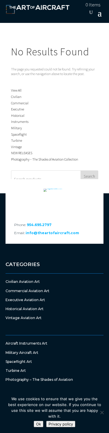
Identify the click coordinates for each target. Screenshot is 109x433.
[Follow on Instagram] (70, 205)
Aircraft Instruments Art (26, 343)
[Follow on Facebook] (39, 205)
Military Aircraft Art (22, 352)
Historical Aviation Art (25, 309)
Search (89, 176)
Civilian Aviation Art (23, 281)
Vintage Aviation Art (24, 318)
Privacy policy (61, 424)
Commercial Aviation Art (27, 291)
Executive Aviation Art (25, 300)
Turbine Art (16, 370)
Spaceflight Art (19, 361)
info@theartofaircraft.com (52, 233)
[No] (102, 412)
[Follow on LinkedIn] (54, 205)
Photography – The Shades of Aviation (39, 379)
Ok (38, 424)
